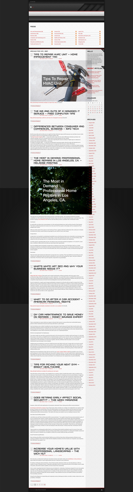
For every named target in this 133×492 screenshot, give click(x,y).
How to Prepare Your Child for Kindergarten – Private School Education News (94, 81)
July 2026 (91, 125)
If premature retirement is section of (38, 407)
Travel (80, 43)
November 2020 (92, 298)
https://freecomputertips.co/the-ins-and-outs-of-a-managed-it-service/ (46, 117)
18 (90, 110)
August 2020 (91, 306)
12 (92, 108)
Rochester (81, 37)
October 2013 (92, 364)
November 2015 (92, 324)
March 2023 (91, 227)
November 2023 (92, 206)
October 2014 (92, 334)
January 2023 (92, 232)
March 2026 (91, 135)
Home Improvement (60, 41)
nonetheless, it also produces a (75, 458)
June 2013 (91, 375)
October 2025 (92, 148)
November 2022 (92, 237)
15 (99, 108)
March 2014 (91, 352)
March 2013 (91, 382)
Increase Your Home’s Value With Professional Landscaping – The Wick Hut (57, 451)
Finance (57, 31)
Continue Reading (35, 121)
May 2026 (91, 130)
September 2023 (92, 211)
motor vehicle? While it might (63, 351)
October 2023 (92, 209)
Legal (80, 31)
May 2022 (91, 252)
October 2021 (92, 270)
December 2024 (92, 173)
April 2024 (91, 194)
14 (97, 108)
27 (95, 112)
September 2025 (92, 150)
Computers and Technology (37, 37)
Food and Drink (58, 33)
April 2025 (91, 163)
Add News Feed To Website (46, 58)
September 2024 (92, 181)
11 (90, 108)
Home (57, 39)
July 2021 (91, 278)
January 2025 (92, 171)
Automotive (34, 33)
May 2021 (91, 283)
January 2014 (92, 357)
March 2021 (91, 288)
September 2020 (92, 303)
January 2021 (92, 293)
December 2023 (92, 204)
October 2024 (92, 178)
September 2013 (92, 367)
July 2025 (91, 155)
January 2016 (92, 321)
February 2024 (92, 199)
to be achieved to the (42, 219)
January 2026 (92, 140)
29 (99, 112)
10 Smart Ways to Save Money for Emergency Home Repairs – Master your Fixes (94, 91)
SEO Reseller (82, 39)
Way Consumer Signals (37, 136)
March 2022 (91, 257)
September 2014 (92, 336)
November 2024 (92, 176)
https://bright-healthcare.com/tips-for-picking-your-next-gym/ (44, 371)
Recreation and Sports (84, 35)
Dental (33, 39)
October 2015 (92, 326)
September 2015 (92, 329)
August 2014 (91, 339)
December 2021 (92, 265)
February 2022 (92, 260)
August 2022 (91, 245)
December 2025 (92, 143)
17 (88, 110)
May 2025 (91, 160)
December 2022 (92, 234)
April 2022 (91, 255)
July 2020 (91, 308)
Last (44, 484)
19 (92, 110)
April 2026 (91, 132)
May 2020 (91, 313)
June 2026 (91, 127)
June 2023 (91, 219)
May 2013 (91, 377)
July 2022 (91, 247)
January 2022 (92, 262)
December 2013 (92, 359)
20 (95, 110)
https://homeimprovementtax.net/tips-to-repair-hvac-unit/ (43, 102)
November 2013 (92, 362)
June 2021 (91, 280)
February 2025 (92, 168)
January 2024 (92, 201)
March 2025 (91, 166)
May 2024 (91, 191)
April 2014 (91, 349)
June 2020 (91, 311)
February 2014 (92, 354)
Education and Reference (37, 41)
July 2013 (91, 372)
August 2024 (91, 183)
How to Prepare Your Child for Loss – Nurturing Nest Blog (94, 72)
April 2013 (91, 380)
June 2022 (91, 250)
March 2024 (91, 196)
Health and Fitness (59, 37)
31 (88, 114)
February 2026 (92, 137)
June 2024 (91, 188)
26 (92, 112)
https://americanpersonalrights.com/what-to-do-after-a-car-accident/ (46, 305)
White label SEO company (36, 275)
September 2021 (92, 273)
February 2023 (92, 229)
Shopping (81, 41)
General (57, 35)
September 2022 (92, 242)
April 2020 (91, 316)
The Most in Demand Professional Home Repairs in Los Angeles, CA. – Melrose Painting (58, 160)
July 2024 (91, 186)
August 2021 (91, 275)
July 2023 (91, 216)
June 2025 (91, 158)
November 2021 (92, 267)
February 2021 (92, 290)
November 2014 (92, 331)
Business (33, 35)
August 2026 (91, 122)
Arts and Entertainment (36, 31)
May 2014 (91, 346)
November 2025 (92, 145)
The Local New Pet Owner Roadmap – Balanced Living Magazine (93, 86)
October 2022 (92, 239)
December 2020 (92, 296)
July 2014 (91, 341)
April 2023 (91, 224)
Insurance (57, 43)
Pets (80, 33)
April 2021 (91, 285)
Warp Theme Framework (41, 489)
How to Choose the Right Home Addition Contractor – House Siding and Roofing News (94, 76)
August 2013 (91, 369)
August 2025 (91, 153)
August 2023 (91, 214)
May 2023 (91, 222)
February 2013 (92, 385)
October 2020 (92, 301)
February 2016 (92, 318)
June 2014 (91, 344)
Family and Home (35, 43)
